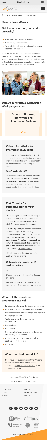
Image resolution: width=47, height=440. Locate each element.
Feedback (27, 395)
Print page (32, 381)
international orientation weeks (18, 161)
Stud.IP (9, 171)
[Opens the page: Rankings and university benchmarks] (14, 418)
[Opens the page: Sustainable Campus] (31, 418)
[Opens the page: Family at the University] (15, 425)
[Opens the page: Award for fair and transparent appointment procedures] (27, 425)
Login (4, 2)
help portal (16, 229)
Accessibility (6, 395)
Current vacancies (30, 392)
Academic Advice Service (25, 365)
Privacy (4, 392)
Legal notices (6, 389)
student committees (26, 363)
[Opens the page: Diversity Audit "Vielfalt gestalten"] (36, 425)
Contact (27, 389)
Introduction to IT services (30, 285)
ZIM (7, 215)
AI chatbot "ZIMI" (22, 237)
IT (11, 224)
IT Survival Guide (25, 248)
